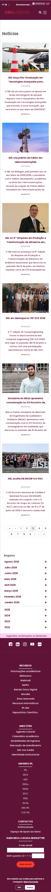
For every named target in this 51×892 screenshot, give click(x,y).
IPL (25, 770)
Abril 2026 (10, 585)
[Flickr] (40, 644)
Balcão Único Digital (25, 689)
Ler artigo (25, 114)
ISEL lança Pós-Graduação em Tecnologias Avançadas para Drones (25, 80)
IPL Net (25, 708)
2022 (7, 627)
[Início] (17, 10)
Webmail (25, 680)
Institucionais (25, 827)
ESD (26, 779)
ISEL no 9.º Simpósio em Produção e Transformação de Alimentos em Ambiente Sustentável (25, 240)
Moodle (25, 694)
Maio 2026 (10, 579)
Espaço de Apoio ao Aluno (25, 831)
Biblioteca (25, 676)
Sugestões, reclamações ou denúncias (26, 635)
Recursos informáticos (25, 703)
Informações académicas (26, 671)
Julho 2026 (10, 567)
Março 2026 (11, 590)
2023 (7, 621)
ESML (25, 788)
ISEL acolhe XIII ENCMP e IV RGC (25, 478)
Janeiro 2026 (11, 602)
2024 (7, 615)
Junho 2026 (11, 573)
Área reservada (25, 698)
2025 (7, 609)
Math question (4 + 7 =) (19, 855)
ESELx (25, 784)
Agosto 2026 (11, 561)
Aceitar (30, 887)
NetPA (25, 685)
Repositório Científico (25, 712)
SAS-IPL (25, 807)
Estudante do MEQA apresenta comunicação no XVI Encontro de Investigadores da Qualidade (25, 400)
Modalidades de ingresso (25, 741)
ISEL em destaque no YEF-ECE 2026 (25, 318)
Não (19, 887)
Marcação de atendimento (25, 745)
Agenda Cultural (25, 731)
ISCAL (26, 803)
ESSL (25, 798)
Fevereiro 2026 (12, 596)
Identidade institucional (25, 754)
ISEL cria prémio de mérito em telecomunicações (25, 160)
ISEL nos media (25, 750)
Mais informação (31, 882)
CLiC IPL (25, 812)
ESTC (25, 793)
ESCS (25, 774)
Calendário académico (25, 736)
